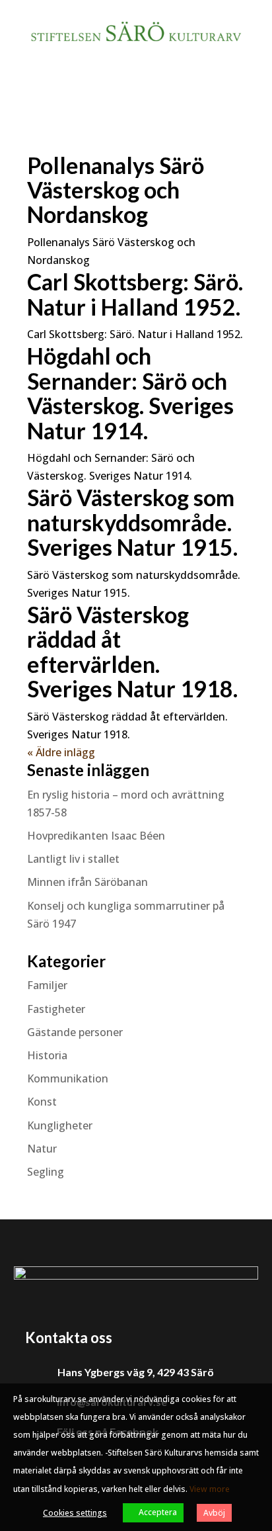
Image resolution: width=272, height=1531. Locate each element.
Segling (45, 1171)
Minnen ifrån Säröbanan (87, 882)
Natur (42, 1148)
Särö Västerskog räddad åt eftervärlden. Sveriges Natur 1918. (132, 651)
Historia (47, 1055)
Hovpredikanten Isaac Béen (97, 835)
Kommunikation (67, 1078)
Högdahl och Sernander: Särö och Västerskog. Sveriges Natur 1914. (130, 392)
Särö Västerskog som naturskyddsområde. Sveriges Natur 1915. (132, 522)
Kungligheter (59, 1125)
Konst (42, 1101)
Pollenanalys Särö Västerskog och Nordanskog (115, 190)
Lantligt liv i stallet (73, 859)
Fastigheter (56, 1009)
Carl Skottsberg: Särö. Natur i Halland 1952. (135, 294)
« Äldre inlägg (61, 752)
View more (209, 1489)
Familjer (47, 985)
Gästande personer (75, 1032)
